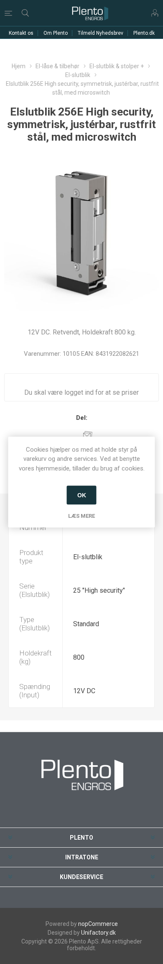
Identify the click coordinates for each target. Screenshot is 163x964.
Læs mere (81, 516)
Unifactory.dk (98, 932)
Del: (81, 418)
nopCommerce (98, 923)
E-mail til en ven (87, 434)
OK (81, 495)
